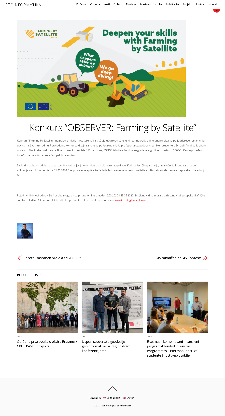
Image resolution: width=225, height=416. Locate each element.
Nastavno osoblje (151, 4)
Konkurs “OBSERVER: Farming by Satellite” (112, 127)
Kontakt (214, 4)
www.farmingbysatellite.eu (131, 200)
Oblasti (117, 4)
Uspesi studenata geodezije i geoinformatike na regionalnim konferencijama (106, 346)
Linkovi (200, 4)
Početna (81, 4)
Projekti (187, 4)
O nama (95, 4)
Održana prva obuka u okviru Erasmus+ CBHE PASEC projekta (47, 343)
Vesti (107, 4)
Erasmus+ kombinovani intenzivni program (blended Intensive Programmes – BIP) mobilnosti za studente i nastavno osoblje (173, 348)
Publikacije (172, 4)
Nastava (131, 4)
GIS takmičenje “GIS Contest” (178, 258)
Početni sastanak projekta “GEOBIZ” (52, 258)
